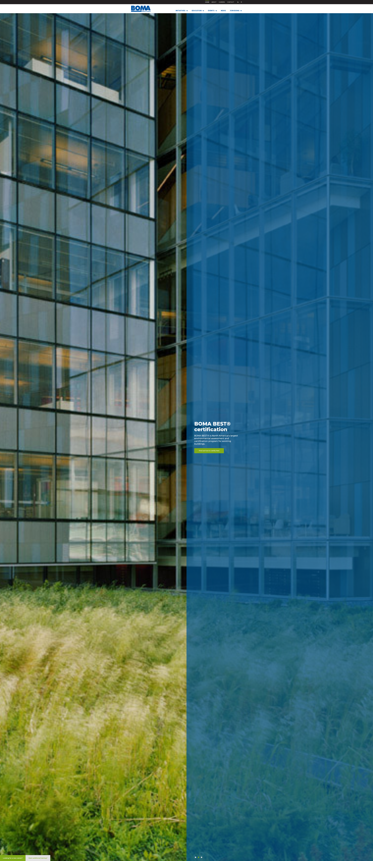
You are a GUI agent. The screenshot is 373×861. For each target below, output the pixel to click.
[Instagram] (241, 2)
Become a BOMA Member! (208, 456)
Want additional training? (37, 858)
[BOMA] (144, 9)
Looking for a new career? (13, 858)
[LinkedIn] (237, 2)
